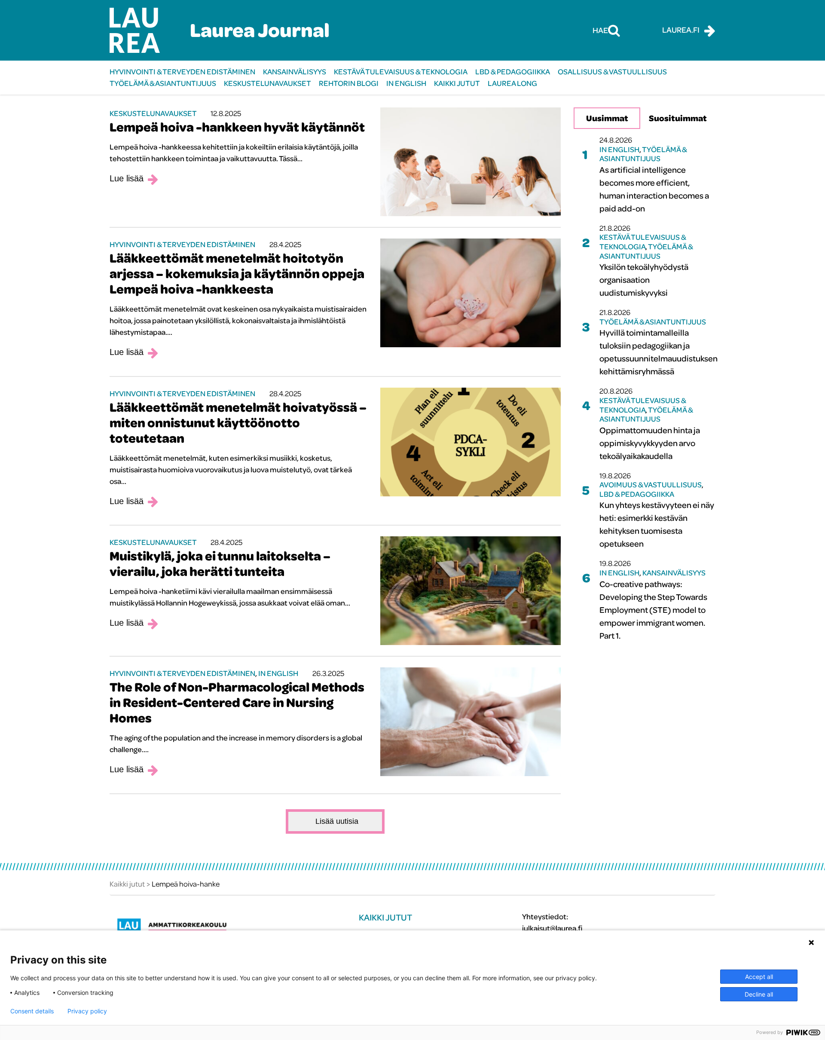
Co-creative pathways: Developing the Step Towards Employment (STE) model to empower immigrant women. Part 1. (653, 609)
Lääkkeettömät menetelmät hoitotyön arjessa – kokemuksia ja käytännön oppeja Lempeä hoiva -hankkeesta (237, 273)
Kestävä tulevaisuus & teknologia (401, 71)
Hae (600, 30)
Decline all (759, 994)
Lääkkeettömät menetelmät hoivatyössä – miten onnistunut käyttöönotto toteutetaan (238, 422)
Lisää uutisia (336, 821)
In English (406, 83)
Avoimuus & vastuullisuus (650, 484)
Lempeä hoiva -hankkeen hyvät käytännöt (237, 127)
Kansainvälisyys (294, 71)
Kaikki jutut (457, 83)
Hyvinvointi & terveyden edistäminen (182, 71)
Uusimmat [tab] (607, 118)
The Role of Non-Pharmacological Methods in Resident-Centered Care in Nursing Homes (237, 702)
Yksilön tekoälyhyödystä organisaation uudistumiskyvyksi (643, 279)
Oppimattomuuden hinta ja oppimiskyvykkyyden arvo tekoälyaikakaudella (649, 443)
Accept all (759, 976)
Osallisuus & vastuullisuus (612, 71)
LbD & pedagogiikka (512, 71)
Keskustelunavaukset (267, 83)
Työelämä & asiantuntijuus (163, 83)
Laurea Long (512, 83)
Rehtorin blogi (349, 83)
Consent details (32, 1011)
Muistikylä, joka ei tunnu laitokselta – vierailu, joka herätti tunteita (220, 563)
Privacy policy (87, 1011)
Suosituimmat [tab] (678, 118)
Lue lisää (127, 178)
